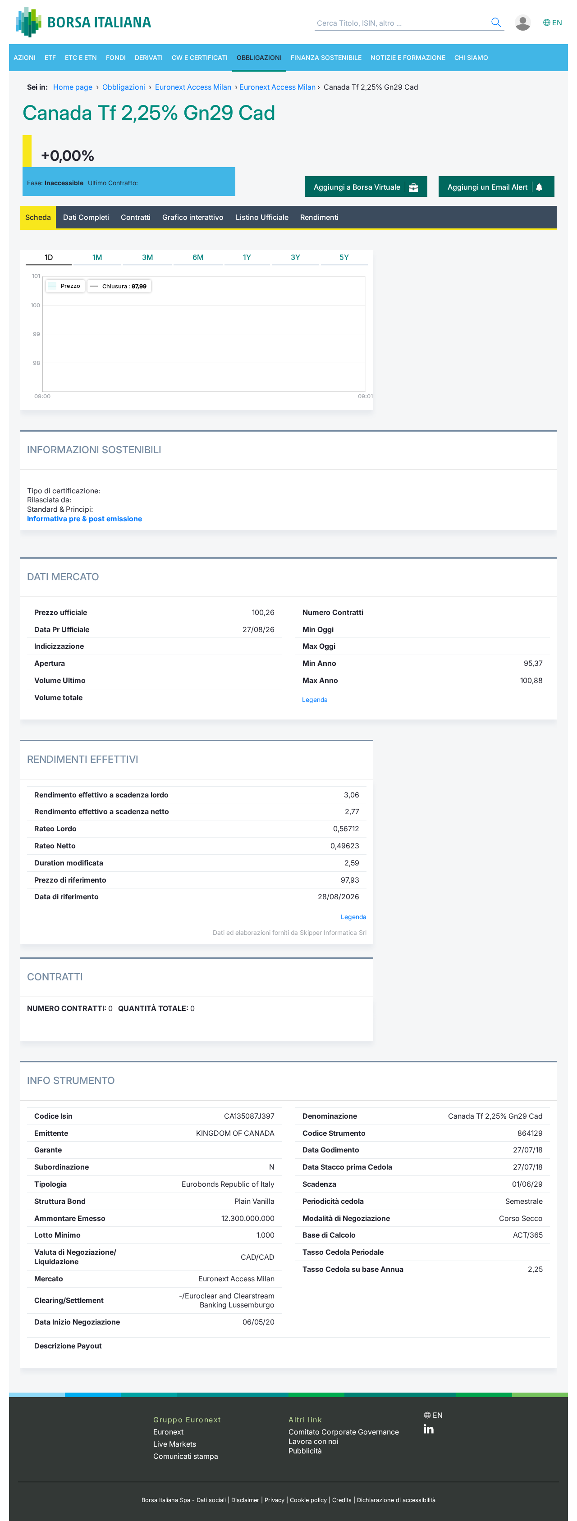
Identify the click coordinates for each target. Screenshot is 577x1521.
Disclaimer (245, 1500)
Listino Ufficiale (262, 217)
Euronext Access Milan (193, 86)
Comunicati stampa (185, 1456)
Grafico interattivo (193, 217)
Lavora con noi (313, 1441)
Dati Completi (86, 217)
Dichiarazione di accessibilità (396, 1500)
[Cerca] (495, 24)
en (557, 22)
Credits (342, 1500)
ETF (50, 57)
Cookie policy (308, 1500)
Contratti (136, 217)
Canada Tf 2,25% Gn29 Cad (149, 112)
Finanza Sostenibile (326, 57)
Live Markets (174, 1443)
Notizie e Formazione (408, 57)
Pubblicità (305, 1450)
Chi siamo (471, 57)
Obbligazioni (259, 57)
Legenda (315, 699)
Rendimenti (319, 217)
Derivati (149, 57)
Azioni (25, 57)
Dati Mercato (63, 577)
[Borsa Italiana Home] (83, 22)
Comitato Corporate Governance (343, 1431)
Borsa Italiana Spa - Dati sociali (184, 1500)
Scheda (38, 217)
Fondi (116, 57)
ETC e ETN (81, 57)
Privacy (274, 1500)
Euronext (168, 1431)
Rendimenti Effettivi (82, 759)
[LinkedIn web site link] (429, 1430)
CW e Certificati (200, 57)
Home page (72, 86)
